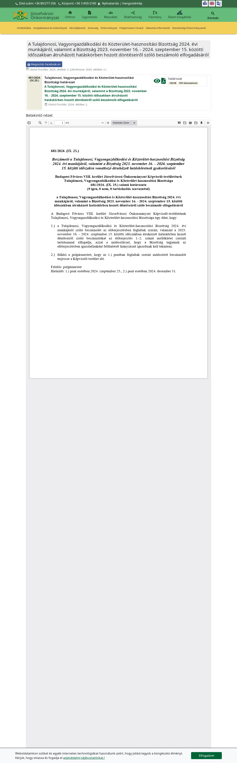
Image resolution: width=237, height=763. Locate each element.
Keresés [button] (213, 15)
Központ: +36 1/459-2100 (79, 3)
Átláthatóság (133, 14)
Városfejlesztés (77, 28)
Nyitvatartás (110, 3)
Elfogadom (206, 756)
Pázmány (154, 17)
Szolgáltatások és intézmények (50, 28)
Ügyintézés (89, 14)
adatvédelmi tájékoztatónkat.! (84, 758)
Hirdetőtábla (24, 28)
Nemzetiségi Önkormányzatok (189, 28)
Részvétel (110, 14)
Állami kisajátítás (179, 17)
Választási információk (158, 28)
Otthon (70, 14)
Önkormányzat (109, 28)
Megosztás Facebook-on (45, 64)
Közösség (93, 28)
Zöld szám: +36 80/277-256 (35, 3)
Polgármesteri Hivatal (131, 28)
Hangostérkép (132, 3)
